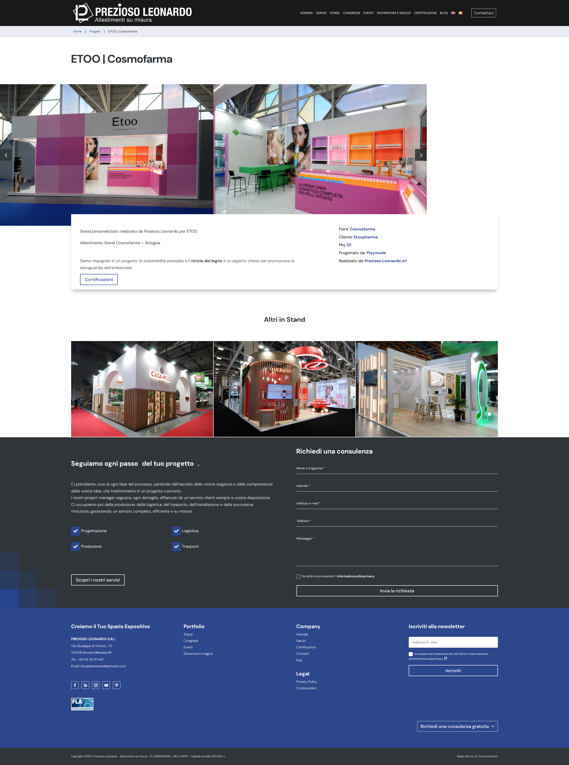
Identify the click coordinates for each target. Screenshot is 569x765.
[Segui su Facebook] (75, 685)
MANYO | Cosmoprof (284, 388)
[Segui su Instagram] (96, 685)
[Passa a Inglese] (453, 13)
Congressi (351, 13)
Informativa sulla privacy (356, 576)
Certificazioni (425, 13)
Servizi (321, 13)
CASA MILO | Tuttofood (142, 388)
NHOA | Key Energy (427, 388)
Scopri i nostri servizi (98, 580)
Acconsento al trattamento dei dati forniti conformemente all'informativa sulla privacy (448, 656)
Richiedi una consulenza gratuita (455, 726)
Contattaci (484, 13)
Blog (444, 13)
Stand (335, 13)
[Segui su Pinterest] (116, 685)
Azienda (306, 13)
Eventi (368, 13)
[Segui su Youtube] (106, 685)
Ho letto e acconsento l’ (338, 576)
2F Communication (486, 756)
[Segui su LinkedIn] (85, 685)
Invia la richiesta (397, 591)
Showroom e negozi (394, 13)
